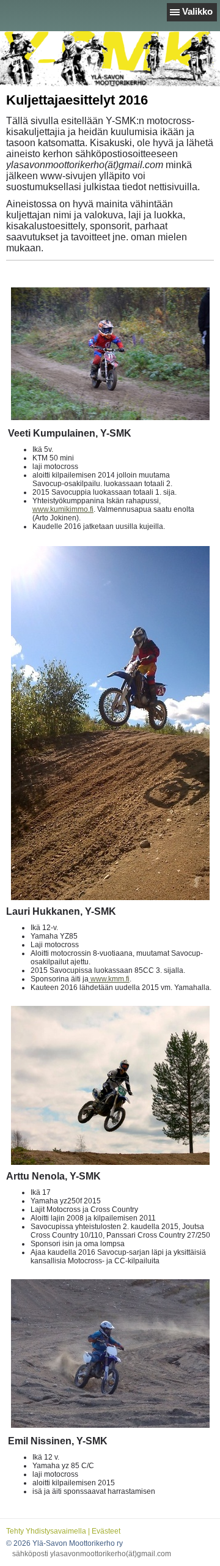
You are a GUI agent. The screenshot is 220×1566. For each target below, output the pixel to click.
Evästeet (106, 1531)
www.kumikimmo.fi (63, 509)
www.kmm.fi (109, 979)
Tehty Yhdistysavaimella (46, 1531)
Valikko (197, 11)
